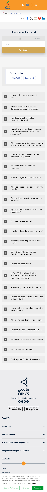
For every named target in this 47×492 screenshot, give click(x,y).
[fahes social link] (19, 401)
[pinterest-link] (39, 18)
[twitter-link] (31, 18)
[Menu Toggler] (41, 5)
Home (7, 13)
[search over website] (36, 5)
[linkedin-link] (43, 18)
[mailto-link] (35, 18)
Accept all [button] (38, 488)
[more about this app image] (15, 408)
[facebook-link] (27, 18)
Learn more (31, 483)
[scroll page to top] (24, 463)
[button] (11, 488)
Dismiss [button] (26, 488)
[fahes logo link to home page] (23, 386)
